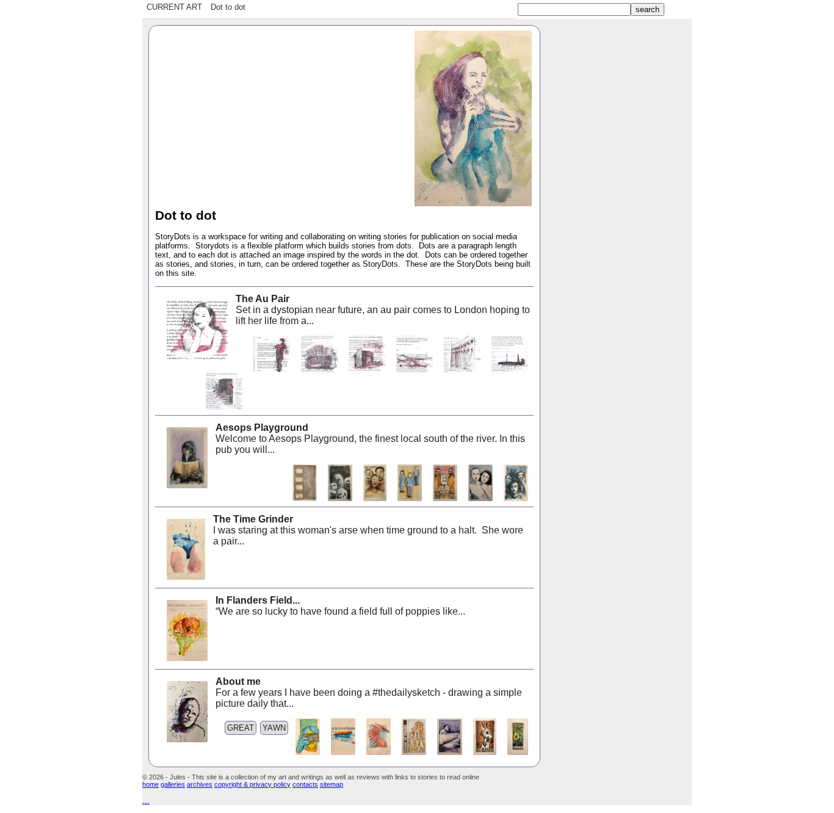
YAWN (274, 727)
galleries (173, 784)
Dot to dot (228, 7)
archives (199, 784)
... (146, 800)
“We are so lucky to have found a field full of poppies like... (340, 605)
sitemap (331, 784)
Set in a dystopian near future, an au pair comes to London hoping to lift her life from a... (383, 310)
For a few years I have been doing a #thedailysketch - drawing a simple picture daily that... (369, 692)
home (150, 784)
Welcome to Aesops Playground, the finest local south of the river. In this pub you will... (370, 438)
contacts (305, 784)
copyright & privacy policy (252, 784)
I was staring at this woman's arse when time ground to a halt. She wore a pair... (368, 530)
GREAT (240, 727)
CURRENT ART (174, 7)
